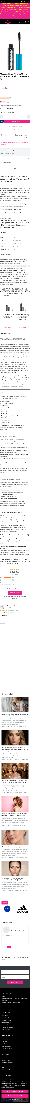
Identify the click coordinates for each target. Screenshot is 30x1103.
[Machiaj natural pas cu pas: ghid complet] (15, 837)
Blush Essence (5, 410)
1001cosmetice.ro (8, 957)
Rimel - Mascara (14, 27)
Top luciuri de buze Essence (9, 498)
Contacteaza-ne (6, 1060)
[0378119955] (5, 1)
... (17, 947)
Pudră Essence (5, 420)
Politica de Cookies (7, 1027)
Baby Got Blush (5, 458)
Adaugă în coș (16, 121)
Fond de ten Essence (7, 407)
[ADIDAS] (22, 912)
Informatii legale (6, 1058)
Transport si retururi (7, 1048)
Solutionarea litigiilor (8, 1069)
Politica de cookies (18, 1083)
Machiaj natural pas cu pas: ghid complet (14, 846)
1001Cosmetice (6, 1029)
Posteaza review (15, 592)
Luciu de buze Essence (7, 403)
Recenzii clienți (6, 1025)
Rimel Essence (5, 401)
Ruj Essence (4, 405)
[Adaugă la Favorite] (12, 310)
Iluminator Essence (6, 422)
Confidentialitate (6, 1022)
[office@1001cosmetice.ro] (2, 1)
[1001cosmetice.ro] (8, 21)
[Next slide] (28, 314)
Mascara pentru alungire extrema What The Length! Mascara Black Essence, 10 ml (22, 317)
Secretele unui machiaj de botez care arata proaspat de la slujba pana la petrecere (15, 715)
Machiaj (2, 27)
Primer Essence (5, 418)
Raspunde (4, 615)
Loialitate (4, 1041)
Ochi (7, 27)
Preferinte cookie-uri (15, 1100)
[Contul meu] (25, 22)
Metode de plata (6, 1046)
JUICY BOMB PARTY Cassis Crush (15, 7)
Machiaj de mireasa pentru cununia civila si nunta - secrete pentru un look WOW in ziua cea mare (15, 781)
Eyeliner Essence (6, 412)
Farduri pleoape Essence (8, 414)
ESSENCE (10, 109)
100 (21, 947)
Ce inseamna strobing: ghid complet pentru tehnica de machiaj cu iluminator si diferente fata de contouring (15, 879)
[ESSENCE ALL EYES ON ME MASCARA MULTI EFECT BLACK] (8, 306)
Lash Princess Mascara (7, 450)
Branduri (5, 902)
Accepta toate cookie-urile (15, 1091)
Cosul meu (5, 1043)
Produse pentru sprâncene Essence (11, 416)
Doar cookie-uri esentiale (15, 1095)
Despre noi (5, 1015)
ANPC (3, 1067)
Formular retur (6, 1018)
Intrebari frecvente (7, 1062)
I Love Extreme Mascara (8, 463)
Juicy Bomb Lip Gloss (7, 454)
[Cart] (28, 22)
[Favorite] (23, 22)
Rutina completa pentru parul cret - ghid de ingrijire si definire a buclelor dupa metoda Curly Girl (14, 814)
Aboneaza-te (15, 982)
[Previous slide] (1, 908)
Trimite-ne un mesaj (9, 153)
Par (9, 826)
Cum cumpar (5, 1039)
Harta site (4, 1065)
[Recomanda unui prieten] (15, 169)
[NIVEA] (7, 912)
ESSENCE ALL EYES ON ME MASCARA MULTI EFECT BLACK (8, 316)
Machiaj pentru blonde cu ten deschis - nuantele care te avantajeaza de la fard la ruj (15, 748)
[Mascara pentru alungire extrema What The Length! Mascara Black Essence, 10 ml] (22, 306)
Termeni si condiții (7, 1020)
